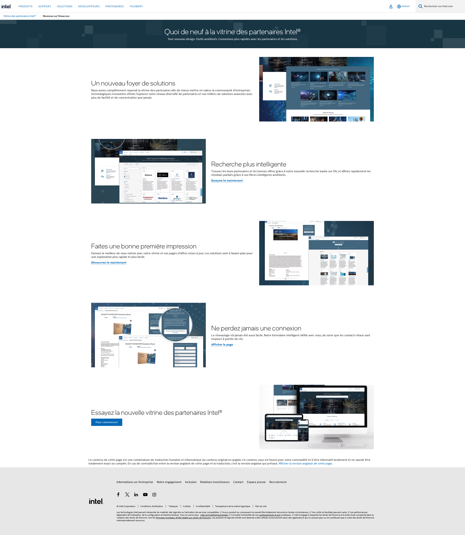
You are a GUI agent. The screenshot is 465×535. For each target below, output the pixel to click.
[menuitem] (19, 16)
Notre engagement (169, 482)
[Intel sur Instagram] (154, 495)
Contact (238, 482)
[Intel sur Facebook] (118, 495)
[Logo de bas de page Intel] (96, 501)
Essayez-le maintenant (227, 180)
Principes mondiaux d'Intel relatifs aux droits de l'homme (183, 517)
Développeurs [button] (89, 6)
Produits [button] (26, 6)
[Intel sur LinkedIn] (136, 495)
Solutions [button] (64, 6)
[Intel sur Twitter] (127, 495)
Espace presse (256, 482)
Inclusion (191, 482)
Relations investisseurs (215, 482)
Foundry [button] (136, 6)
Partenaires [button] (115, 6)
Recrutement (278, 482)
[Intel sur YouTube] (145, 495)
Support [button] (44, 6)
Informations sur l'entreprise (135, 482)
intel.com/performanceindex (214, 515)
